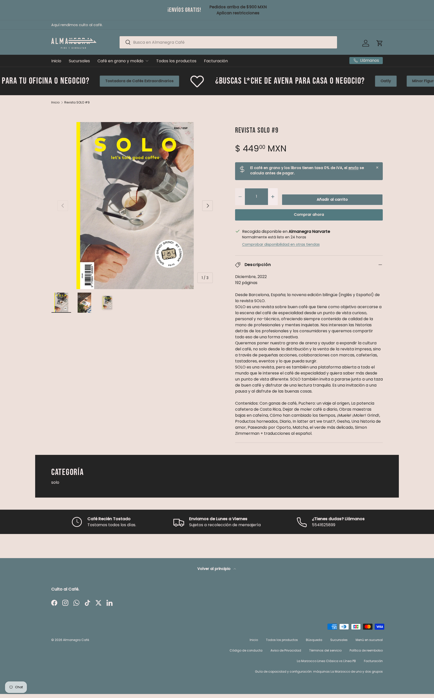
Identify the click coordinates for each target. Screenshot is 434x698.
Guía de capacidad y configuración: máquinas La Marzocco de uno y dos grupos (319, 671)
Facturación (216, 61)
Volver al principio (214, 568)
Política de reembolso (366, 650)
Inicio (56, 61)
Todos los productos (176, 61)
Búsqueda (314, 640)
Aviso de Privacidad (285, 650)
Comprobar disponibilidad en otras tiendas (281, 244)
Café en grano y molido (120, 61)
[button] (379, 43)
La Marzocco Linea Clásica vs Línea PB (326, 661)
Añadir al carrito (332, 199)
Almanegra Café (76, 640)
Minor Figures (377, 80)
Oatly (338, 80)
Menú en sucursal (369, 640)
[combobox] (228, 42)
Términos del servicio (325, 650)
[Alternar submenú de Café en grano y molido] (147, 61)
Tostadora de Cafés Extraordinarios (91, 80)
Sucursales (79, 61)
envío (353, 167)
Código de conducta (246, 650)
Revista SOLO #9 (77, 102)
